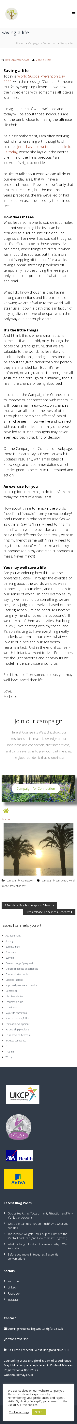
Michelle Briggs (43, 60)
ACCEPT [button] (39, 1412)
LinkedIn (13, 1287)
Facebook (14, 1293)
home (6, 819)
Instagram (14, 1299)
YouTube (13, 1281)
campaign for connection (54, 880)
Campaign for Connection (41, 43)
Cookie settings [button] (19, 1412)
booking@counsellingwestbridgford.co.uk (35, 1328)
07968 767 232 (18, 1339)
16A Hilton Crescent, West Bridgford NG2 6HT (38, 1350)
